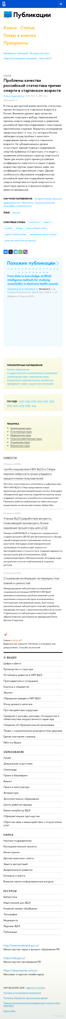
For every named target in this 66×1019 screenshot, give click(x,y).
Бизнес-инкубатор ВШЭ (17, 810)
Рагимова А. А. (31, 289)
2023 (45, 401)
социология (35, 383)
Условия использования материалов (22, 992)
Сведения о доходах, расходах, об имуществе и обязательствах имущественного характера (31, 717)
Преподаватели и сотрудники (21, 681)
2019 (21, 405)
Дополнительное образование (21, 798)
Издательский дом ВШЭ (17, 902)
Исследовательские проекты (20, 846)
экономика (47, 383)
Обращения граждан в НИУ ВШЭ (22, 698)
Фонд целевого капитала (18, 704)
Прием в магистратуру (16, 787)
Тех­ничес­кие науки (20, 445)
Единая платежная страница (19, 736)
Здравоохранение (12, 202)
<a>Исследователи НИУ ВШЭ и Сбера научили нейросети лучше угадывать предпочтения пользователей (29, 473)
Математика (28, 202)
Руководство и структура (18, 669)
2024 (39, 401)
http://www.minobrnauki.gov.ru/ (21, 945)
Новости (10, 458)
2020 (15, 405)
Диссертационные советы (19, 858)
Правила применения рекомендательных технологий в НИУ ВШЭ (32, 1004)
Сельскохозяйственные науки (26, 438)
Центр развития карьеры (18, 804)
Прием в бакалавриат (16, 775)
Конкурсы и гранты (14, 875)
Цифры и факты (12, 663)
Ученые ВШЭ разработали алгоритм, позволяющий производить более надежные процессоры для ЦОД (28, 523)
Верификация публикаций (16, 53)
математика (47, 380)
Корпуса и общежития (16, 686)
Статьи (27, 28)
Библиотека (10, 897)
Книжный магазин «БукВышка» (20, 908)
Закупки (8, 692)
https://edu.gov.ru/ (14, 958)
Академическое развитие (18, 869)
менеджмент (13, 383)
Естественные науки (21, 431)
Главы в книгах (20, 35)
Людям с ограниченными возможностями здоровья (33, 730)
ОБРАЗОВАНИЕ (14, 752)
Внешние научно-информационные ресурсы (29, 881)
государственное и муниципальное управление (32, 372)
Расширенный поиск (39, 53)
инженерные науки (39, 376)
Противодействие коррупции (21, 710)
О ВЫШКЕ (10, 657)
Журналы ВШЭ (12, 926)
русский (16, 212)
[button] (8, 269)
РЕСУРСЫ (10, 891)
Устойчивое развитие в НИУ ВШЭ (23, 675)
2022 (51, 401)
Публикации (32, 14)
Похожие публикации (31, 263)
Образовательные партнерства (22, 816)
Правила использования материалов (20, 58)
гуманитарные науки (17, 376)
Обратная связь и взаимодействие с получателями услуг (33, 823)
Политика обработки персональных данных (26, 997)
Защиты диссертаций (16, 864)
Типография (10, 914)
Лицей (7, 757)
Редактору (58, 1015)
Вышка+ (8, 781)
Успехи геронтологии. (14, 96)
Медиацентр (11, 920)
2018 (27, 405)
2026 (27, 401)
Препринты (16, 43)
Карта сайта (9, 1011)
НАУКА (8, 834)
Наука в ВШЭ (45, 58)
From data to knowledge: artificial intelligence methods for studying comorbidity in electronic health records (32, 280)
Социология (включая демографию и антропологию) (29, 204)
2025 (33, 401)
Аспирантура (11, 792)
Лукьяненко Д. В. (15, 289)
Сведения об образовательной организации (29, 725)
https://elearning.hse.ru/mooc (20, 970)
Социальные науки (20, 442)
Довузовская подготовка (18, 763)
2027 (21, 401)
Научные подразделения (18, 840)
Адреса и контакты (35, 987)
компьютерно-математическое (23, 380)
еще (34, 405)
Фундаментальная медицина (48, 198)
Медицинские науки (20, 435)
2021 (9, 405)
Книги (10, 28)
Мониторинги (12, 852)
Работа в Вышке (12, 742)
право (24, 383)
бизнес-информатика (18, 369)
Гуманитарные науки (20, 428)
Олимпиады (10, 769)
